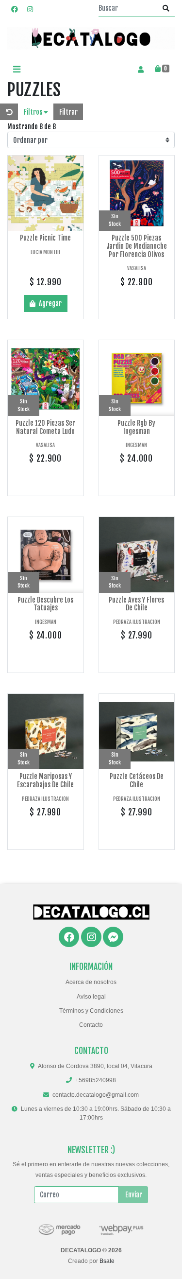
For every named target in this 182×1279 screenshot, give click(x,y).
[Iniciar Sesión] (140, 69)
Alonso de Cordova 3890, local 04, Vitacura (95, 1066)
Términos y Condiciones (91, 1010)
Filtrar (68, 112)
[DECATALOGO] (91, 38)
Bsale (107, 1261)
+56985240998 (95, 1080)
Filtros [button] (34, 112)
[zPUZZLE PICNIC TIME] (45, 193)
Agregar (49, 303)
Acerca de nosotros (91, 982)
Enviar (133, 1195)
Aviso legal (91, 996)
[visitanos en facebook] (14, 9)
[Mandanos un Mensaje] (113, 937)
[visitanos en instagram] (30, 9)
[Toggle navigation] (16, 69)
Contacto (91, 1024)
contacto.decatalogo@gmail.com (95, 1094)
